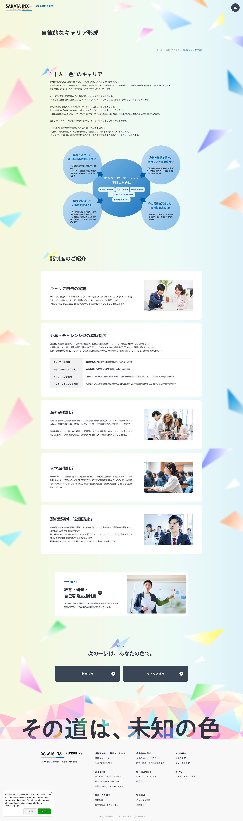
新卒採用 (87, 674)
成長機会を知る (172, 50)
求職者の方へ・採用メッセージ (110, 753)
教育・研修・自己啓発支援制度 (150, 763)
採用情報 (140, 794)
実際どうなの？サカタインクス (109, 786)
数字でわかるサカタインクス (108, 781)
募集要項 (140, 804)
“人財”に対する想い (104, 763)
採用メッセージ (102, 758)
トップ (159, 50)
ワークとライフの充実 (146, 776)
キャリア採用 (155, 674)
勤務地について (143, 781)
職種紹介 (99, 799)
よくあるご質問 (143, 799)
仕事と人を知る (102, 794)
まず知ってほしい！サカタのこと (110, 776)
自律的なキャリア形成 (146, 758)
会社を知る (100, 771)
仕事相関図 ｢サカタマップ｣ (107, 804)
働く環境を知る (143, 771)
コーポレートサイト (185, 776)
